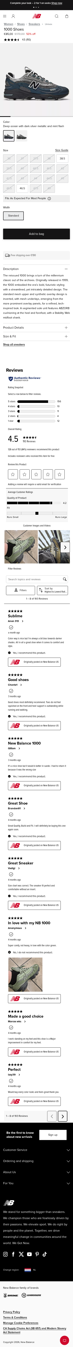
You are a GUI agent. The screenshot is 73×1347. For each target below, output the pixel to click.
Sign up (52, 1135)
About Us (9, 1172)
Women (8, 24)
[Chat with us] (64, 1340)
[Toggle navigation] (5, 16)
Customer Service (15, 1150)
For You (8, 1183)
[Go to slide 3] (39, 7)
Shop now (56, 3)
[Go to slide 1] (34, 7)
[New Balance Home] (36, 16)
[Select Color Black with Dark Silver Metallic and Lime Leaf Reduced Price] (21, 136)
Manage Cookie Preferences (20, 1323)
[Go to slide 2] (36, 7)
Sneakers (34, 24)
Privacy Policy (11, 1312)
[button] (13, 16)
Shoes (21, 24)
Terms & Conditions (15, 1317)
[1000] (36, 79)
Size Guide (61, 150)
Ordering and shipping (18, 1161)
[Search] (57, 16)
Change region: (11, 1269)
